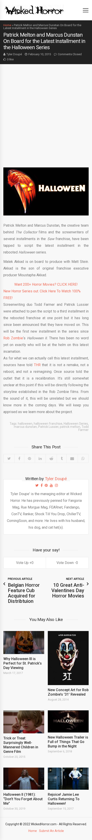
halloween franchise (48, 423)
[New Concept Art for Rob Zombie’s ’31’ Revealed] (68, 658)
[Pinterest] (29, 458)
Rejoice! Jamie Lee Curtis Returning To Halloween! (63, 799)
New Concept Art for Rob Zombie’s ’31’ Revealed (68, 692)
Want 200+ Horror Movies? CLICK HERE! (46, 284)
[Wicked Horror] (34, 10)
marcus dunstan (25, 426)
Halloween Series (76, 423)
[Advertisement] (46, 112)
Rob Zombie (13, 338)
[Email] (72, 458)
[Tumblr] (61, 458)
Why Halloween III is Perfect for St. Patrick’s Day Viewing (22, 663)
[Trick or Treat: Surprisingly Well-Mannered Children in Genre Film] (23, 721)
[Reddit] (51, 458)
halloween (25, 423)
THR (37, 365)
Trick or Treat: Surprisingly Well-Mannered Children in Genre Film (20, 745)
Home (7, 25)
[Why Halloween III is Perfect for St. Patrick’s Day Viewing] (23, 642)
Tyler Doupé (14, 54)
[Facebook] (19, 458)
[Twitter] (9, 458)
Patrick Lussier (48, 426)
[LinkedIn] (40, 458)
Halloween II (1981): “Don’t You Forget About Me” (23, 799)
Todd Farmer (83, 428)
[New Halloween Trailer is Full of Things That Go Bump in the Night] (68, 721)
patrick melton (70, 426)
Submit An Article (51, 830)
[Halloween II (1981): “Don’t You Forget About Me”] (23, 779)
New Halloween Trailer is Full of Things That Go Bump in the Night (68, 741)
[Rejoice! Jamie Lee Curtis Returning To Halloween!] (68, 779)
